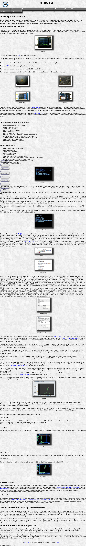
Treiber (2, 168)
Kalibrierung (4, 180)
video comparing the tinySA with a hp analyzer (25, 499)
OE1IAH (26, 542)
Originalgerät (36, 107)
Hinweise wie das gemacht (70, 338)
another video (46, 499)
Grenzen (3, 184)
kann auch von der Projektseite (19, 365)
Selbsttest (3, 177)
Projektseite (21, 234)
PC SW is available (23, 374)
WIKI (19, 55)
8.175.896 (60, 542)
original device (38, 113)
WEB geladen (57, 337)
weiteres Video (4, 488)
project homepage (29, 241)
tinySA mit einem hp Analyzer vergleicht (68, 487)
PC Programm (3, 172)
